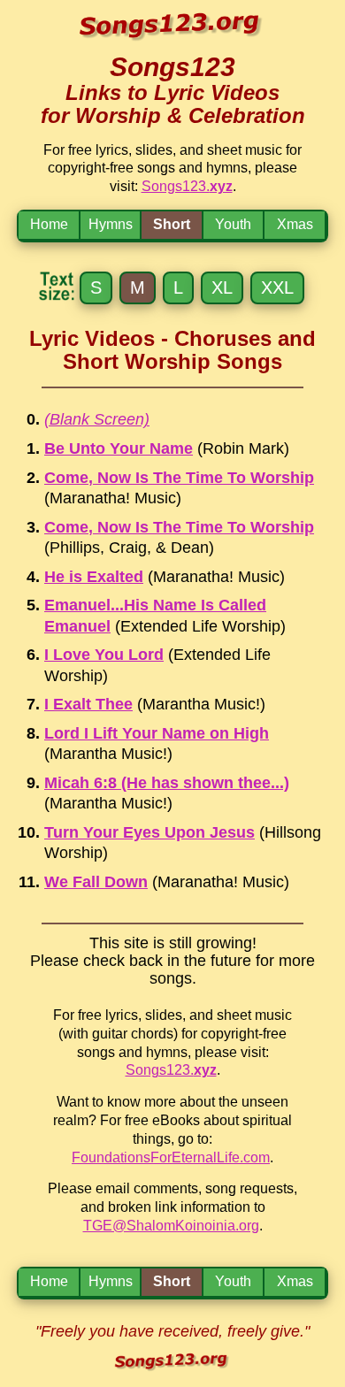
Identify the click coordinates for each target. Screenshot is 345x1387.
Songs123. (187, 186)
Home (49, 224)
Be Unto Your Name (118, 448)
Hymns (110, 224)
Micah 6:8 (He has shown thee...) (166, 783)
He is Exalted (93, 577)
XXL (277, 287)
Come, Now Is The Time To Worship (179, 478)
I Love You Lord (104, 654)
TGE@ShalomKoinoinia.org (171, 1225)
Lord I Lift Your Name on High (156, 733)
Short (171, 224)
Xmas (295, 224)
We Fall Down (96, 882)
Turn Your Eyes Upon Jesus (149, 832)
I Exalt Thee (88, 704)
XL (222, 287)
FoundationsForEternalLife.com (171, 1157)
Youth (233, 224)
